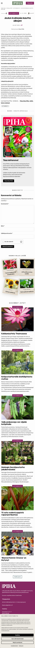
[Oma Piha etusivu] (17, 3)
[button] (2, 3)
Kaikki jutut (17, 577)
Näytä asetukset (17, 642)
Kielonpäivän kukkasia (27, 292)
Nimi (3, 226)
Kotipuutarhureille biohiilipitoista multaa (16, 378)
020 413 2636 (5, 602)
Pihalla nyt (9, 8)
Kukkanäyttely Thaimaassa (14, 334)
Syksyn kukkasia (10, 292)
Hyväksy (17, 635)
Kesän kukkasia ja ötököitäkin (10, 273)
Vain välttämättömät (17, 639)
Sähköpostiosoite (7, 233)
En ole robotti (9, 241)
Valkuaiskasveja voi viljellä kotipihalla (14, 423)
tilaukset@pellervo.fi (7, 605)
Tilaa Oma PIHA (8, 181)
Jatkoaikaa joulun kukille (26, 273)
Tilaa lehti (30, 3)
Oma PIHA (21, 29)
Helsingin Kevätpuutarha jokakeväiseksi (13, 468)
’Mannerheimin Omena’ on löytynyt (13, 559)
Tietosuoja (21, 645)
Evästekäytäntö (14, 645)
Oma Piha (3, 8)
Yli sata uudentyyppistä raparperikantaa (12, 514)
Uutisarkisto (16, 8)
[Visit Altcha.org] (21, 242)
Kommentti (5, 204)
